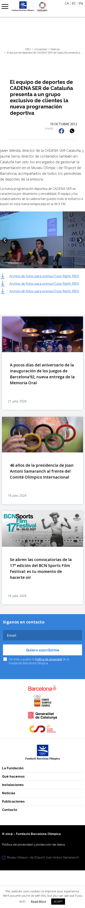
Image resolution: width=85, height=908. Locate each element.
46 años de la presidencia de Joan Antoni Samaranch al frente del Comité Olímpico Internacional (42, 471)
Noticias (8, 793)
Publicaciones (13, 801)
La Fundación (13, 768)
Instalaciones (13, 785)
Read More (38, 901)
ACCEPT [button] (58, 901)
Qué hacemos (13, 776)
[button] (61, 131)
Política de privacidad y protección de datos (33, 844)
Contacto (9, 810)
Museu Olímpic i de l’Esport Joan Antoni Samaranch (43, 857)
